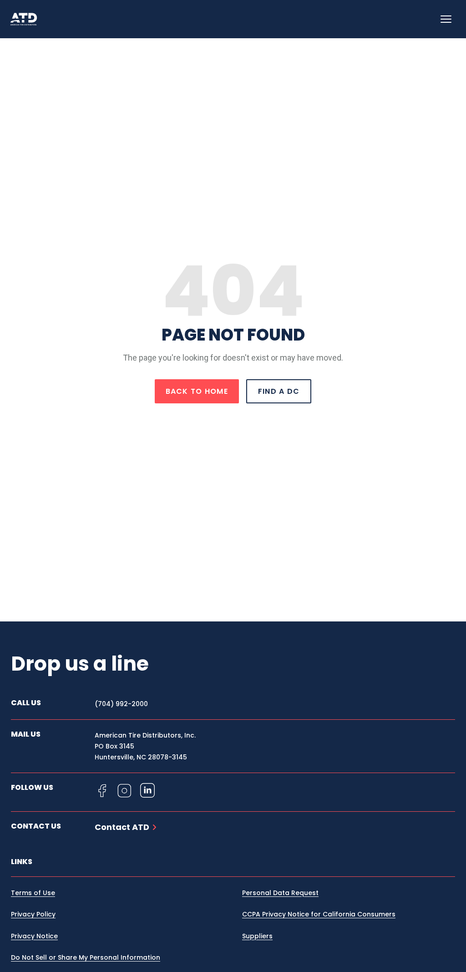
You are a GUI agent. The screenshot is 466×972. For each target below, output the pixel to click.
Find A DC (279, 391)
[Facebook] (102, 790)
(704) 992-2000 (121, 703)
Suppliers (257, 936)
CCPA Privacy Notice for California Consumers (318, 914)
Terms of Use (33, 892)
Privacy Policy (33, 914)
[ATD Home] (29, 19)
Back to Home (197, 391)
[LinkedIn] (147, 790)
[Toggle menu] (446, 19)
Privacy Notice (34, 936)
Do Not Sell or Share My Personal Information (85, 957)
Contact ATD (122, 827)
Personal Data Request (280, 892)
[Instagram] (124, 790)
